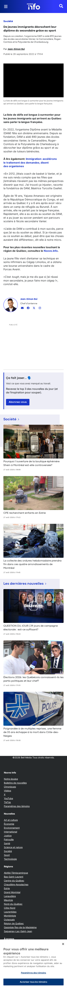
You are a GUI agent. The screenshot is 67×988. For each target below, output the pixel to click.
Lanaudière (10, 896)
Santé (7, 843)
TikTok (7, 802)
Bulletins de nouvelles (15, 782)
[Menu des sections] (6, 6)
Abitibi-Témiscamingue (16, 872)
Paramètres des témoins (17, 806)
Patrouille (9, 839)
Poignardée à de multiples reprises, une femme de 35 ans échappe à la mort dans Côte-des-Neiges (32, 732)
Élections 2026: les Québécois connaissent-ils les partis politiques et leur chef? (33, 679)
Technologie (10, 859)
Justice (8, 835)
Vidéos (7, 790)
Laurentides (10, 911)
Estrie (7, 888)
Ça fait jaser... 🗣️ (18, 378)
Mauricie (8, 900)
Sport (7, 855)
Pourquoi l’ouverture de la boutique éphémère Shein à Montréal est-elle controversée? (31, 463)
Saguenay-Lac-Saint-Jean (18, 931)
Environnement (12, 827)
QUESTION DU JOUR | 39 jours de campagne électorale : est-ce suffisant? (30, 628)
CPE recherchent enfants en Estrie (24, 513)
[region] (33, 963)
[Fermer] (63, 944)
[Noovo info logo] (33, 6)
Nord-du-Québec (13, 904)
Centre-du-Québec (14, 880)
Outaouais (9, 919)
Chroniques (10, 786)
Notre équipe (11, 779)
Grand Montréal (12, 892)
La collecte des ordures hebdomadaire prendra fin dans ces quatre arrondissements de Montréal (32, 564)
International (10, 831)
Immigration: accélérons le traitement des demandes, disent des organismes (30, 162)
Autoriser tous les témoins (33, 982)
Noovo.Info (51, 250)
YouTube (8, 798)
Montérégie (10, 915)
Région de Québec (14, 923)
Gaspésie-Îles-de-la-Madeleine (20, 927)
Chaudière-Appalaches (16, 884)
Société (8, 21)
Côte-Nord (9, 907)
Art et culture (11, 820)
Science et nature (13, 847)
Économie (9, 823)
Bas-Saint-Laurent (13, 876)
